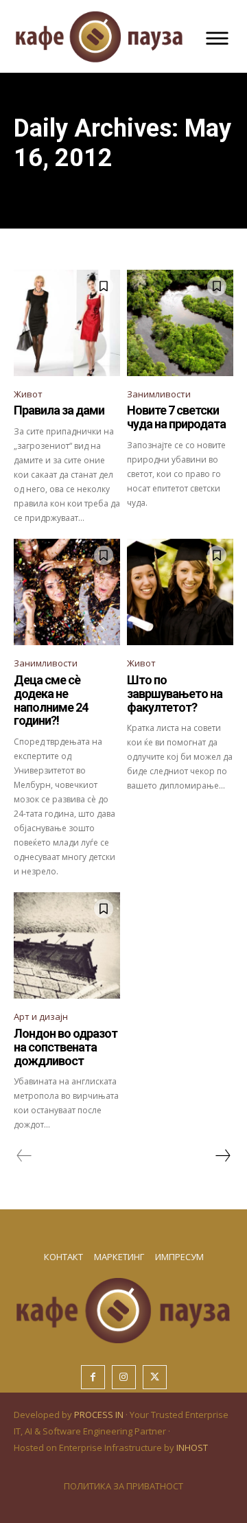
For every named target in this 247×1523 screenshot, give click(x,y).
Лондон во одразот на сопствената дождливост (65, 1047)
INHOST (192, 1447)
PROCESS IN (100, 1414)
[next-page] (222, 1156)
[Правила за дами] (67, 323)
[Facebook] (93, 1377)
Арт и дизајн (41, 1016)
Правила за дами (59, 410)
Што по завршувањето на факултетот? (174, 693)
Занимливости (159, 394)
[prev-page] (24, 1156)
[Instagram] (124, 1377)
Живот (28, 394)
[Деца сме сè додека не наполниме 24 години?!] (67, 592)
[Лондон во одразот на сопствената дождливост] (67, 945)
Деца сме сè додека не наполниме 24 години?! (51, 700)
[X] (155, 1377)
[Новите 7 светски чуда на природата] (180, 323)
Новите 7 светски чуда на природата (176, 417)
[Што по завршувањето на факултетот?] (180, 592)
